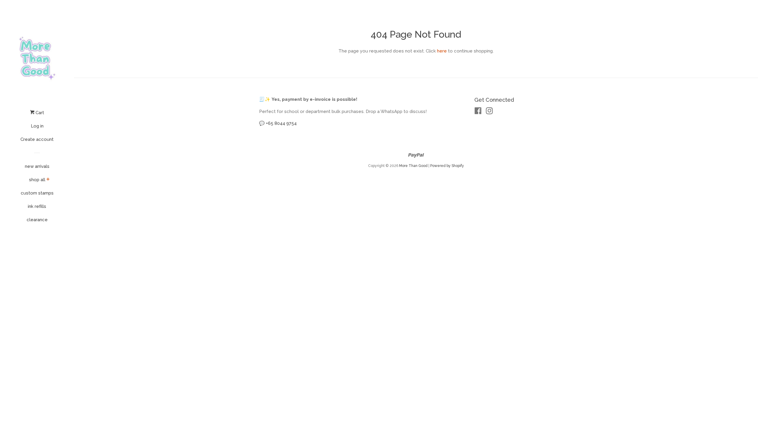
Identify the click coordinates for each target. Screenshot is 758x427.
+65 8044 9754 (281, 123)
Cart (39, 112)
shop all (37, 179)
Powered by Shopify (447, 166)
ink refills (37, 206)
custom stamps (37, 193)
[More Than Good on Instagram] (489, 112)
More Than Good (413, 166)
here (442, 51)
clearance (37, 219)
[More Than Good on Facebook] (478, 112)
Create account (37, 139)
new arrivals (37, 166)
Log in (37, 126)
